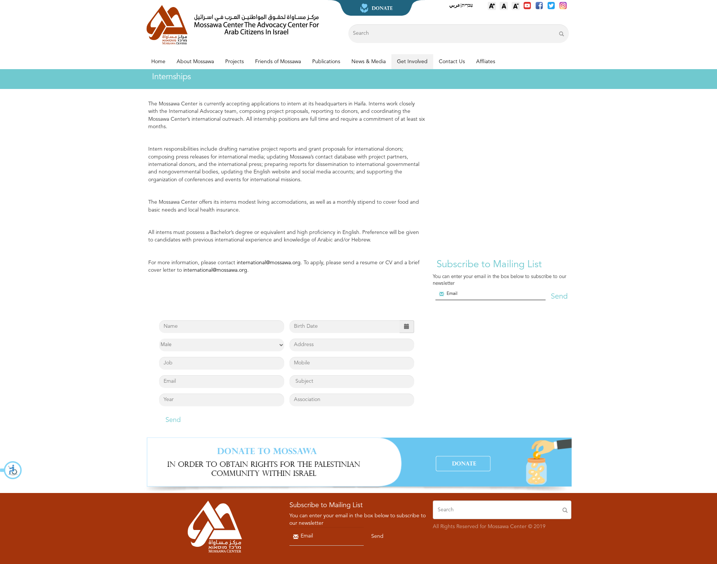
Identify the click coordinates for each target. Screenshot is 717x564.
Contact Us (452, 61)
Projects (234, 61)
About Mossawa (195, 61)
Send (173, 420)
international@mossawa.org (269, 262)
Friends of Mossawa (278, 61)
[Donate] (358, 465)
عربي (454, 5)
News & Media (368, 61)
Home (158, 61)
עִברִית (467, 5)
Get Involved (412, 61)
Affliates (485, 61)
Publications (326, 61)
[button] (11, 470)
